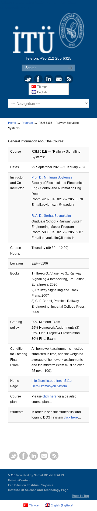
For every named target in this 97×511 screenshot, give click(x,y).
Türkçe (41, 86)
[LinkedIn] (48, 82)
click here (50, 396)
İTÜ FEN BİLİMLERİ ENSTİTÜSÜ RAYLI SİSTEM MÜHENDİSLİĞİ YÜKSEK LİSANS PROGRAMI (48, 33)
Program (27, 122)
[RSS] (69, 82)
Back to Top (80, 496)
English (41, 92)
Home (12, 122)
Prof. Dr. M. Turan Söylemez (52, 177)
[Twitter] (28, 82)
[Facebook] (38, 82)
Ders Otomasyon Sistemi (50, 386)
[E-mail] (58, 82)
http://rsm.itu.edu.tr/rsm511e (52, 381)
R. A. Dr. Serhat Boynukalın (51, 216)
